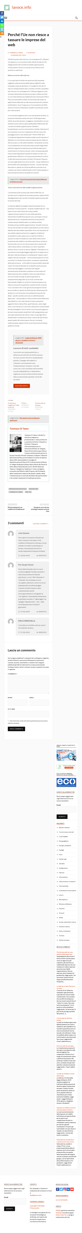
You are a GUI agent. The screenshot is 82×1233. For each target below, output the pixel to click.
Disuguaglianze (63, 841)
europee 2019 (33, 488)
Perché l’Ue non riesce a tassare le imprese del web (28, 39)
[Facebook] (2, 13)
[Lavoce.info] (18, 7)
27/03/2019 (25, 611)
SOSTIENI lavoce (21, 386)
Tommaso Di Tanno (16, 52)
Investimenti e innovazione (67, 890)
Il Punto (23, 403)
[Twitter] (2, 17)
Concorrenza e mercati (66, 832)
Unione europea (64, 940)
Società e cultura (64, 926)
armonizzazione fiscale (17, 488)
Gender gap (62, 859)
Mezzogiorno (63, 899)
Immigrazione (63, 868)
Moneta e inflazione (65, 904)
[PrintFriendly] (2, 29)
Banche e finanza (64, 827)
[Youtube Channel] (72, 1189)
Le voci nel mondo (62, 1200)
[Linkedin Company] (68, 1189)
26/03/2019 (31, 52)
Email (32, 697)
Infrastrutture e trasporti (67, 881)
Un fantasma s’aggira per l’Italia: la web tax (13, 405)
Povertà (61, 913)
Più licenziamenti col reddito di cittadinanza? (16, 508)
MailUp (58, 1210)
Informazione (63, 877)
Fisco (24, 55)
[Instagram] (64, 1189)
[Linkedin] (2, 21)
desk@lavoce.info (36, 1195)
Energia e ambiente (65, 845)
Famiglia (61, 850)
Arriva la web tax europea (65, 1046)
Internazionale (63, 886)
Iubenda (58, 1213)
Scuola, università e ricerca (67, 922)
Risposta (43, 555)
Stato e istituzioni (64, 931)
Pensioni (61, 908)
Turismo (61, 935)
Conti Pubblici (63, 836)
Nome (10, 697)
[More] (2, 33)
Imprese (61, 872)
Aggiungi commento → (41, 523)
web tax (28, 492)
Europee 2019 (17, 55)
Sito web (11, 709)
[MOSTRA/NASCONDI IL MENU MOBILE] (5, 18)
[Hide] (1, 37)
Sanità (61, 917)
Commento (13, 674)
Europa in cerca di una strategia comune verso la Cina (40, 509)
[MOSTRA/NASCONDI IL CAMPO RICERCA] (76, 18)
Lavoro (61, 895)
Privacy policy (34, 1208)
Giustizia (61, 863)
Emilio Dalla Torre (62, 1215)
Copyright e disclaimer (37, 1206)
